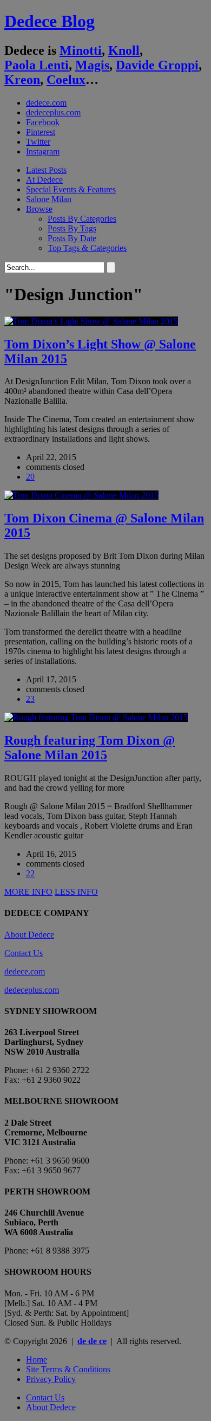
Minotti (81, 50)
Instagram (43, 151)
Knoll (124, 50)
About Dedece (29, 934)
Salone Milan (48, 199)
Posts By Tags (72, 228)
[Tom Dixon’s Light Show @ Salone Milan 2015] (91, 321)
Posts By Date (72, 238)
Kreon (22, 80)
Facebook (43, 122)
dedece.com (46, 102)
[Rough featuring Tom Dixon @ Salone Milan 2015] (96, 717)
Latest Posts (46, 170)
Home (36, 1359)
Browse (39, 209)
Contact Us (23, 953)
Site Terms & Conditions (68, 1369)
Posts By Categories (82, 218)
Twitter (38, 141)
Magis (92, 65)
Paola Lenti (36, 65)
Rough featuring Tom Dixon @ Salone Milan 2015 (89, 747)
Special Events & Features (71, 189)
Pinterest (40, 132)
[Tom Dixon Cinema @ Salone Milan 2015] (81, 495)
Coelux (66, 80)
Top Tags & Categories (87, 248)
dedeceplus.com (53, 112)
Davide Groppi (157, 65)
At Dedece (44, 179)
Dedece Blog (49, 21)
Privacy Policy (51, 1379)
